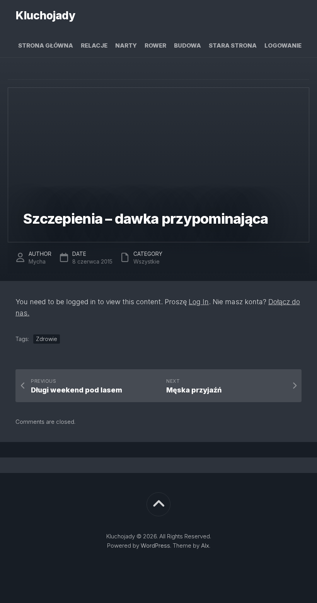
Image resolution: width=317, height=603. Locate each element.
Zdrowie (46, 339)
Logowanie (283, 45)
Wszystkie (146, 261)
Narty (126, 45)
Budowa (187, 45)
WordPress (155, 545)
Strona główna (45, 45)
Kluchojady (45, 15)
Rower (155, 45)
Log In (199, 302)
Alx (205, 545)
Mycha (37, 261)
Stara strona (233, 45)
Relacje (94, 45)
